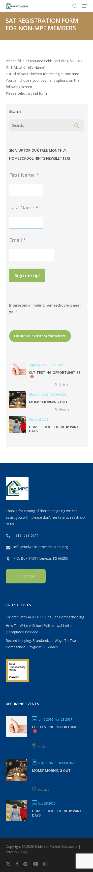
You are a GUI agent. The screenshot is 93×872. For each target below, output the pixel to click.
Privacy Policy (17, 852)
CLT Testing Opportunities (54, 372)
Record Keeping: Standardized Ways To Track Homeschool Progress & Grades (42, 643)
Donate (25, 576)
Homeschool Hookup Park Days (54, 429)
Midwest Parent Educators (56, 846)
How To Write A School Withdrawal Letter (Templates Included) (39, 628)
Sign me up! (27, 275)
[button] (84, 5)
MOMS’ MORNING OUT (48, 402)
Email (17, 240)
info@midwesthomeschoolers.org (40, 546)
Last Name (23, 207)
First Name (24, 175)
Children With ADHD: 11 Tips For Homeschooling (45, 617)
